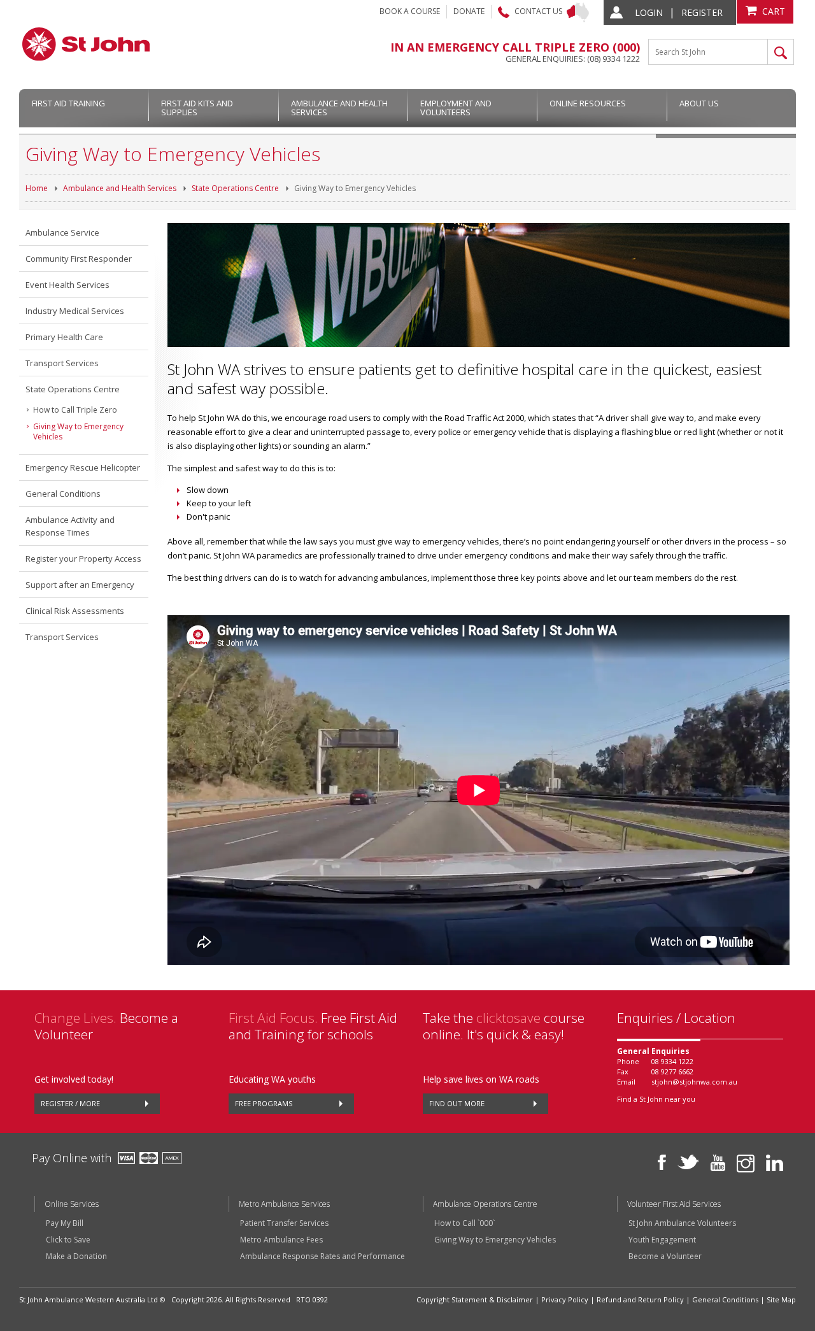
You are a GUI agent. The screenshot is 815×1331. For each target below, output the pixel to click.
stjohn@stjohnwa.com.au (694, 1081)
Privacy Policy (564, 1299)
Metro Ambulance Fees (281, 1240)
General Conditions (63, 493)
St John (86, 44)
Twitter (688, 1162)
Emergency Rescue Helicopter (82, 467)
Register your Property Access (83, 558)
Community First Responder (78, 258)
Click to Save (68, 1240)
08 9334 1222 (672, 1061)
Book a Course (409, 11)
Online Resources (587, 103)
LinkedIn (774, 1163)
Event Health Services (67, 284)
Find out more (457, 1103)
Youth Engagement (662, 1240)
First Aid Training (68, 103)
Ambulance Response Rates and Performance (322, 1256)
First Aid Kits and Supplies (197, 107)
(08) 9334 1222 (613, 58)
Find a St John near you (656, 1099)
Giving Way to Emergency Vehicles (355, 188)
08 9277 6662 (672, 1071)
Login (649, 12)
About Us (699, 103)
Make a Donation (76, 1256)
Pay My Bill (64, 1223)
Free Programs (263, 1103)
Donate (469, 11)
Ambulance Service (62, 232)
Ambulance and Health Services (339, 107)
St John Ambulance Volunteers (682, 1223)
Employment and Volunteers (456, 107)
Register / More (70, 1103)
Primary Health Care (64, 337)
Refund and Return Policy (640, 1299)
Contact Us (538, 11)
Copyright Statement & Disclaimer (474, 1299)
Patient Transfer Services (284, 1223)
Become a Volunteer (665, 1256)
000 (626, 47)
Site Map (781, 1299)
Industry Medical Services (74, 311)
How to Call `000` (464, 1223)
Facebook (662, 1162)
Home (36, 188)
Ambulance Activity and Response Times (70, 526)
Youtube (718, 1163)
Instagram (746, 1163)
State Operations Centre (235, 188)
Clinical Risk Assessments (74, 610)
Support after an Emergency (79, 584)
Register (702, 12)
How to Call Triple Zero (75, 409)
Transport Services (62, 363)
